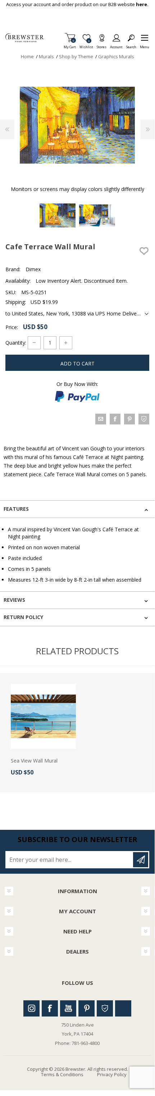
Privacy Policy (112, 1074)
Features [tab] (16, 508)
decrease (34, 342)
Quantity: (15, 342)
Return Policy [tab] (23, 617)
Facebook (50, 1008)
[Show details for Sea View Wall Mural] (43, 716)
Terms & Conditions (62, 1074)
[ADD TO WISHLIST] (143, 251)
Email (100, 419)
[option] (57, 215)
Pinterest (86, 1008)
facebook (115, 419)
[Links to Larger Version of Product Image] (77, 125)
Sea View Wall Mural (34, 761)
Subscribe (140, 859)
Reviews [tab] (14, 599)
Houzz (105, 1008)
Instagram (31, 1008)
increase (65, 342)
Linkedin (123, 1008)
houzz (143, 419)
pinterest (129, 419)
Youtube (68, 1008)
